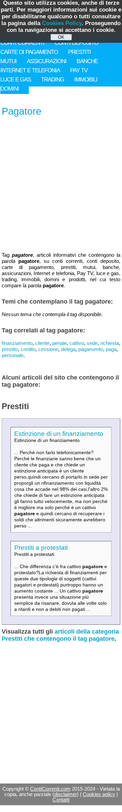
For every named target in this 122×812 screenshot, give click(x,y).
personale (12, 355)
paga (111, 349)
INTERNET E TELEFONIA (30, 70)
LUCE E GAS (15, 79)
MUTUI (8, 61)
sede (92, 343)
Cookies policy (99, 794)
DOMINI (9, 88)
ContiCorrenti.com (50, 789)
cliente (42, 343)
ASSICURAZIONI (46, 61)
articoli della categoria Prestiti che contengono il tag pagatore (60, 635)
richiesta (109, 343)
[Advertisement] (61, 185)
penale (59, 343)
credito (28, 349)
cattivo (76, 343)
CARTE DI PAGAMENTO (29, 52)
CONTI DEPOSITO (76, 43)
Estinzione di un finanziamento (58, 433)
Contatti (61, 800)
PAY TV (78, 70)
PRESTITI (79, 52)
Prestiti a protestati (41, 547)
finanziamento (17, 343)
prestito (10, 349)
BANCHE (87, 61)
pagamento (90, 349)
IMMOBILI (85, 79)
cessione (48, 349)
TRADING (52, 79)
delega (68, 349)
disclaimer (65, 794)
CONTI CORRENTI (22, 43)
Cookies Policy (62, 23)
